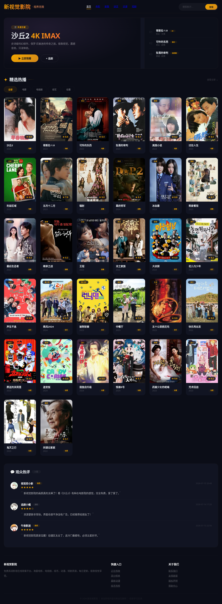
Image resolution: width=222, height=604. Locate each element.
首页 (88, 6)
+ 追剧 (49, 58)
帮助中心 (173, 585)
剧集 (107, 6)
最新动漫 (115, 580)
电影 (98, 6)
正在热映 (115, 570)
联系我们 (173, 570)
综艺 (116, 6)
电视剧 (39, 89)
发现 (211, 7)
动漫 (125, 6)
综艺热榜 (115, 585)
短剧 (134, 6)
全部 (10, 89)
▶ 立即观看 (24, 58)
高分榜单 (115, 575)
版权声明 (173, 580)
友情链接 (173, 575)
